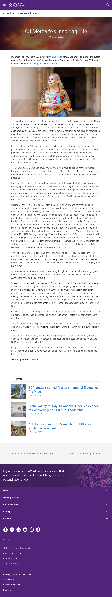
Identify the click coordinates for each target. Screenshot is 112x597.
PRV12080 (14, 564)
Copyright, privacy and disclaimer (17, 574)
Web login (7, 539)
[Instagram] (32, 530)
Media (6, 490)
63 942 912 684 (14, 553)
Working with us (11, 497)
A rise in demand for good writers (85, 453)
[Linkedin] (12, 530)
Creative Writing (56, 57)
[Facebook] (5, 530)
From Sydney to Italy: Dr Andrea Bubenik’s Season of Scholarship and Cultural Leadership (64, 408)
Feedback (7, 590)
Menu (4, 5)
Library (6, 511)
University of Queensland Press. (44, 63)
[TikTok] (38, 530)
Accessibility (8, 579)
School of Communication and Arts (24, 13)
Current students (11, 504)
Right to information (11, 585)
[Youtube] (25, 530)
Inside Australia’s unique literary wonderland (32, 453)
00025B (14, 558)
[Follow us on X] (18, 530)
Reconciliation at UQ (15, 479)
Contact (7, 518)
